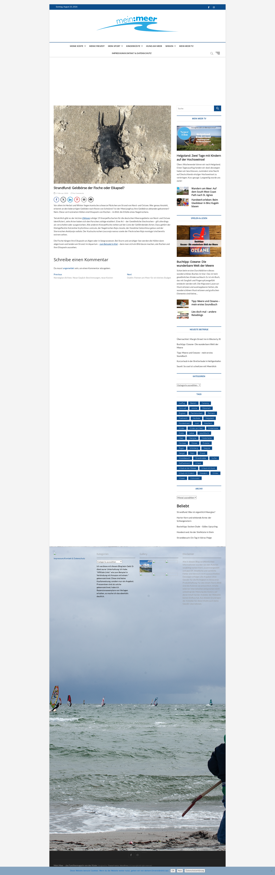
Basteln (193, 403)
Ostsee (194, 443)
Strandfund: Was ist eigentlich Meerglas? (196, 512)
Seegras (207, 448)
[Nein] (271, 870)
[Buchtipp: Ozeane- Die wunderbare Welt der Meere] (199, 241)
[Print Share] (91, 199)
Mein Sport (114, 46)
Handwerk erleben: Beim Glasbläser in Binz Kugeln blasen (205, 203)
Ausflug (182, 403)
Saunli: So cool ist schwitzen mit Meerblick (196, 366)
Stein (192, 453)
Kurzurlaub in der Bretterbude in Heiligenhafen (199, 361)
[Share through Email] (84, 199)
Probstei (206, 443)
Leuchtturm (204, 433)
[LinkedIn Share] (70, 199)
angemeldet (68, 268)
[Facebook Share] (56, 199)
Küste (181, 433)
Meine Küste (76, 46)
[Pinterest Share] (77, 199)
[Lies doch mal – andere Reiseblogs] (183, 314)
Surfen (214, 458)
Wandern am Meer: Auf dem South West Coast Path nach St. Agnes (203, 192)
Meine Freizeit (97, 46)
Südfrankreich (184, 463)
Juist (197, 423)
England (182, 413)
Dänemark (206, 408)
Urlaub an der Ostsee (187, 468)
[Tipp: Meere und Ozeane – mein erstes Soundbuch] (183, 304)
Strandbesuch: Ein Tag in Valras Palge (194, 537)
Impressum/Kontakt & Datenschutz (132, 53)
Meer (181, 438)
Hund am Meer (154, 46)
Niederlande (207, 438)
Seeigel (182, 453)
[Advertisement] (137, 78)
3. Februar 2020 (61, 193)
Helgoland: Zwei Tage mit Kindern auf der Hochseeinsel (199, 157)
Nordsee (182, 443)
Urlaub (198, 463)
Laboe (191, 433)
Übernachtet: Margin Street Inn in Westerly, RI (199, 339)
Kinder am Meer (196, 428)
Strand (202, 453)
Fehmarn (211, 413)
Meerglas (192, 438)
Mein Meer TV (186, 46)
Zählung (86, 218)
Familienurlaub (196, 413)
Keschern (208, 423)
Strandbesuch (184, 458)
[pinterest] (144, 852)
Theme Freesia (113, 865)
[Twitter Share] (63, 199)
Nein (180, 870)
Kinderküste (133, 46)
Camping (205, 403)
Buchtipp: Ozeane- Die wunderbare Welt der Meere (195, 263)
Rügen (181, 448)
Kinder (181, 428)
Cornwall (182, 408)
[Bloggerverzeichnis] (55, 554)
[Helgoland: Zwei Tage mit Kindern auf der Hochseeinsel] (199, 138)
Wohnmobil (195, 478)
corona (194, 408)
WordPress (124, 865)
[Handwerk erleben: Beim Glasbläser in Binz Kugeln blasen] (183, 202)
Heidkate (196, 418)
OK (173, 870)
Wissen (169, 46)
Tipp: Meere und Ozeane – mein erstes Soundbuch (205, 303)
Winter (215, 473)
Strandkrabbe (200, 458)
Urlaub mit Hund (208, 468)
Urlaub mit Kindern (186, 473)
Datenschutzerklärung (195, 870)
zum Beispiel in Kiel (109, 244)
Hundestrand (184, 423)
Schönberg (193, 448)
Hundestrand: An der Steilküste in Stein (195, 532)
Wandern (203, 473)
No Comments (78, 193)
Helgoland (210, 418)
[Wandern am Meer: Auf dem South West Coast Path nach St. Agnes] (183, 191)
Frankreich (183, 418)
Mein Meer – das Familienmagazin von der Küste (75, 865)
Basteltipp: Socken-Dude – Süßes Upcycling (197, 526)
